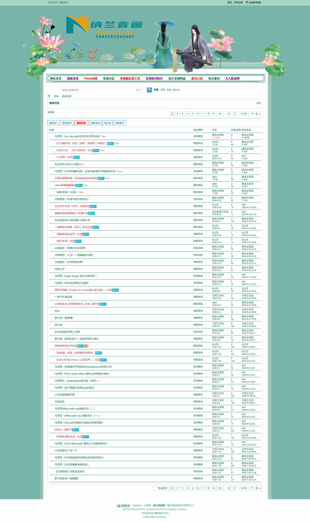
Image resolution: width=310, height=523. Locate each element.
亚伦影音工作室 (220, 211)
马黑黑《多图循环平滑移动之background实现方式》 (84, 366)
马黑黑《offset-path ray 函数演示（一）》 (78, 415)
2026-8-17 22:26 (249, 277)
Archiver (137, 505)
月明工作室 (218, 295)
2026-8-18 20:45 (249, 221)
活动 (163, 89)
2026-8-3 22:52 (248, 410)
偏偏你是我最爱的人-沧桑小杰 (71, 213)
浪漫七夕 (60, 268)
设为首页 (52, 2)
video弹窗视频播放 (65, 185)
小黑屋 (147, 505)
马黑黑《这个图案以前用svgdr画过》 (75, 387)
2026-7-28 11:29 (249, 480)
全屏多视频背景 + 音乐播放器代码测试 (76, 178)
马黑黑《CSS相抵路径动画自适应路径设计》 (80, 457)
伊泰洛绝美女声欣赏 (66, 345)
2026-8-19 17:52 (249, 214)
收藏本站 (63, 2)
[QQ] (123, 505)
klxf (244, 156)
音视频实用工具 (130, 78)
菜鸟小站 (197, 78)
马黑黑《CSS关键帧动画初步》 (72, 464)
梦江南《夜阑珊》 (65, 317)
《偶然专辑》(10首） (67, 192)
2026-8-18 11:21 (249, 249)
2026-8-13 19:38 (249, 305)
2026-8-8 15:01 (248, 347)
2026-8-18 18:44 (249, 242)
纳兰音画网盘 (177, 78)
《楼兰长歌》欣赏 (65, 241)
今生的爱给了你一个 (66, 450)
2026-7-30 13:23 (249, 445)
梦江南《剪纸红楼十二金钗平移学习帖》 (77, 338)
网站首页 (56, 78)
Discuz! (159, 513)
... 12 (227, 113)
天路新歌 (60, 401)
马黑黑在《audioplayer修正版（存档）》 (78, 380)
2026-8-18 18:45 (249, 235)
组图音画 (198, 143)
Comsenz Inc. (161, 517)
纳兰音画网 (48, 96)
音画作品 (108, 78)
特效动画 (198, 199)
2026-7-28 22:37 (249, 459)
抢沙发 (107, 123)
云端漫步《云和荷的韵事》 (70, 262)
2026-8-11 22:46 (249, 319)
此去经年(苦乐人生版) (67, 164)
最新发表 (73, 78)
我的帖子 (120, 123)
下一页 (254, 113)
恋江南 (58, 324)
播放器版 (198, 164)
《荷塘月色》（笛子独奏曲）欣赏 (73, 150)
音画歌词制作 (154, 78)
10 (219, 113)
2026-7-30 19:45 (249, 438)
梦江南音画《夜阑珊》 (67, 478)
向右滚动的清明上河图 (67, 331)
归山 (57, 310)
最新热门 (53, 123)
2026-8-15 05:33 (249, 298)
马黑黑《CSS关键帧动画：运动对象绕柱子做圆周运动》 (86, 171)
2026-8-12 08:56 (249, 312)
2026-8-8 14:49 (248, 361)
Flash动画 (90, 78)
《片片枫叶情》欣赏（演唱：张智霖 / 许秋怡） (81, 143)
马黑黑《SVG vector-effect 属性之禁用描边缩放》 (83, 373)
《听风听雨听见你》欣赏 (68, 436)
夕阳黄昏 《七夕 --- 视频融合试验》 (75, 255)
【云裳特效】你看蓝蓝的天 (70, 471)
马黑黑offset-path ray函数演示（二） (75, 408)
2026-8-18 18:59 (249, 228)
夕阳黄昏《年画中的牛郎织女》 (72, 199)
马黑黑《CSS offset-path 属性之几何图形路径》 (82, 443)
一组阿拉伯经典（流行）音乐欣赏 (73, 227)
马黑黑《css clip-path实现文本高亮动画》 (78, 136)
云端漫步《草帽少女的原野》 (71, 248)
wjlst (214, 176)
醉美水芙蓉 (218, 135)
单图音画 (198, 268)
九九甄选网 (232, 78)
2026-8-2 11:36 (248, 431)
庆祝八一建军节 (63, 429)
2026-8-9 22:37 (248, 333)
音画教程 (198, 136)
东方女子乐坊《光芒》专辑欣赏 (72, 206)
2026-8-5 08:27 (248, 403)
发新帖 (50, 112)
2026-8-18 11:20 (249, 270)
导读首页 (162, 488)
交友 (169, 89)
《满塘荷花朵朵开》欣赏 (68, 234)
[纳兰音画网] (83, 49)
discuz (176, 89)
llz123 (215, 142)
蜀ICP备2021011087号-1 (179, 505)
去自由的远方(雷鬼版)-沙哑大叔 (72, 220)
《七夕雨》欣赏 (63, 157)
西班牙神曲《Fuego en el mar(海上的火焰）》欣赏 (83, 289)
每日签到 (214, 78)
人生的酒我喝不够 (65, 394)
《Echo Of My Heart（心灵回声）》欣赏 (77, 359)
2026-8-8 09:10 (248, 396)
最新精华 (67, 123)
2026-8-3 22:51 (248, 424)
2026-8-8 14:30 (248, 382)
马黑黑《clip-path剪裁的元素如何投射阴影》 (80, 422)
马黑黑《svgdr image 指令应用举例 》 (76, 275)
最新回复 (66, 96)
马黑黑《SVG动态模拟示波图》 (72, 282)
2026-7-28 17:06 (249, 473)
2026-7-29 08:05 (249, 452)
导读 (56, 96)
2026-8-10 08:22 (249, 326)
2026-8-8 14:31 (248, 368)
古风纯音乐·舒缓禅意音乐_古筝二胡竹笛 (77, 303)
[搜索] (148, 90)
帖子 (138, 90)
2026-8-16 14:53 (249, 291)
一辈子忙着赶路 (63, 296)
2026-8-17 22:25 (249, 284)
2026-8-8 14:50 (248, 354)
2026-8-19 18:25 (249, 207)
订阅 (258, 103)
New (104, 136)
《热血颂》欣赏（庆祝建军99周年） (75, 352)
